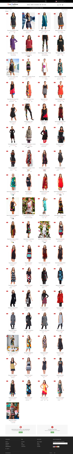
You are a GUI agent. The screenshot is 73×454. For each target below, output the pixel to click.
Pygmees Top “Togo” (44, 121)
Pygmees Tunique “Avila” (60, 330)
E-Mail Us (52, 432)
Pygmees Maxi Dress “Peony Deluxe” (60, 215)
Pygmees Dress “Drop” (28, 191)
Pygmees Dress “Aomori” (29, 375)
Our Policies (20, 432)
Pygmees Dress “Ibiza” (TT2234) (60, 30)
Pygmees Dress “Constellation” (28, 330)
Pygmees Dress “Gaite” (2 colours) (44, 167)
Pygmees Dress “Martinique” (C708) (60, 76)
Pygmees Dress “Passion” (44, 397)
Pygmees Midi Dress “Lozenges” (60, 167)
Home (6, 9)
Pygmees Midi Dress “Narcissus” (44, 215)
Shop (8, 9)
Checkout (38, 444)
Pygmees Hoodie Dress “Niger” (60, 99)
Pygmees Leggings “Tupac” (28, 121)
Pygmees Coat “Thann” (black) (44, 330)
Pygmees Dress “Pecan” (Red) (44, 191)
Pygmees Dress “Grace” (44, 375)
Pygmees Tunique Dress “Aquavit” (60, 121)
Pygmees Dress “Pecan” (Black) (13, 352)
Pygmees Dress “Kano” (44, 99)
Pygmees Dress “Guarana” (13, 397)
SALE (45, 4)
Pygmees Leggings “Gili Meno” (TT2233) (44, 52)
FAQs (22, 443)
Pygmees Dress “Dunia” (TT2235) (13, 52)
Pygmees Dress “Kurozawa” (12, 167)
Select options (13, 28)
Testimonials (7, 443)
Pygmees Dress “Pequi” (60, 352)
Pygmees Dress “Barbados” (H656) (44, 76)
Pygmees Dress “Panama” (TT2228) (44, 30)
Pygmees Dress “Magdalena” (28, 352)
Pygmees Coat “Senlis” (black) (12, 307)
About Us (6, 441)
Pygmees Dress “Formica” (13, 262)
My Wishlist (38, 446)
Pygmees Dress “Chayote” (60, 397)
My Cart (38, 443)
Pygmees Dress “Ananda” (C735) (13, 76)
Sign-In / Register (39, 441)
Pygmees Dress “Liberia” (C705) (29, 99)
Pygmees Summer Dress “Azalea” (28, 215)
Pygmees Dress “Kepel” (28, 397)
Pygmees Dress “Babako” (44, 352)
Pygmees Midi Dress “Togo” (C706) (12, 99)
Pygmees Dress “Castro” (28, 262)
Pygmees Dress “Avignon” (13, 330)
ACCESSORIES (36, 4)
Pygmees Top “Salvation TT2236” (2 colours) (29, 52)
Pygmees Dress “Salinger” (44, 307)
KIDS (43, 4)
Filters (7, 11)
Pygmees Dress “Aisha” (60, 375)
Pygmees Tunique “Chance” (28, 307)
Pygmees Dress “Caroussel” (12, 285)
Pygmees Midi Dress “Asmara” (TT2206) (28, 76)
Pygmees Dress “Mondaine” (44, 285)
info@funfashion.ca (8, 446)
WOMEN (32, 4)
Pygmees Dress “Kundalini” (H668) (12, 30)
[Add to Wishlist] (17, 28)
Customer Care (23, 446)
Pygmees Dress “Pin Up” (28, 285)
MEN (40, 4)
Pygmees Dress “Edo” (12, 121)
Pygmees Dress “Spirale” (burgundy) (44, 262)
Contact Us (6, 444)
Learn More (41, 7)
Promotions (23, 444)
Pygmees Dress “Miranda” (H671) (28, 30)
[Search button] (45, 1)
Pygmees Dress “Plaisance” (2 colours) (13, 191)
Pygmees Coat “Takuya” (60, 307)
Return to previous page (65, 9)
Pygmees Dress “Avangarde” (60, 285)
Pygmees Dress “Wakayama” (12, 375)
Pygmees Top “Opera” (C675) (60, 52)
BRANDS (28, 4)
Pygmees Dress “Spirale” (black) (60, 262)
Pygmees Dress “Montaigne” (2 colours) (28, 167)
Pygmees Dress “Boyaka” (13, 420)
